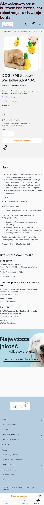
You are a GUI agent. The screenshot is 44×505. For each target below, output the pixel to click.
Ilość (3, 130)
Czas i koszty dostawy (10, 440)
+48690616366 (6, 298)
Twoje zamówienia (9, 470)
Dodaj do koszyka (22, 140)
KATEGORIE (33, 31)
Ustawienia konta (8, 475)
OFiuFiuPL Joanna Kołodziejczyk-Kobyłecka (14, 31)
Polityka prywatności (10, 455)
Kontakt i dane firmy (9, 424)
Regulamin (6, 450)
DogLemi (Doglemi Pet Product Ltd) (14, 85)
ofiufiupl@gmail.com (8, 301)
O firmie (5, 429)
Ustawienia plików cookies (12, 459)
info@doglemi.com (7, 276)
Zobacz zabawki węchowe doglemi (22, 359)
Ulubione (5, 479)
